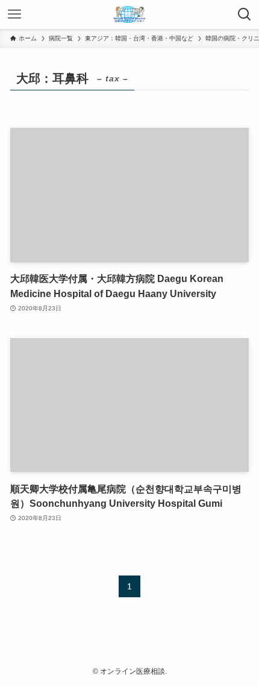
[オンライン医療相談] (129, 14)
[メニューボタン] (14, 14)
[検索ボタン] (244, 14)
